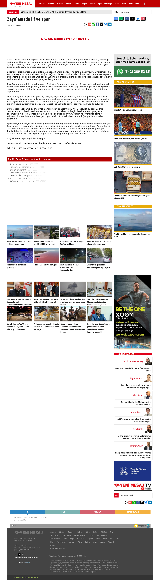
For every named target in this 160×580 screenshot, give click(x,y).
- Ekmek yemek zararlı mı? (20, 166)
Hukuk (83, 539)
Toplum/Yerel (66, 535)
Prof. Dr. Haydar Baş (133, 361)
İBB (111, 539)
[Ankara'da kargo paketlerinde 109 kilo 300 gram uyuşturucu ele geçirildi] (46, 320)
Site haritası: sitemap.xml (57, 548)
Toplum (92, 3)
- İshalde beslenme (17, 169)
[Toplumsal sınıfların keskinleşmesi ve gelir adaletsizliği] (133, 193)
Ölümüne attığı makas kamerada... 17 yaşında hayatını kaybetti (70, 267)
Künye (80, 542)
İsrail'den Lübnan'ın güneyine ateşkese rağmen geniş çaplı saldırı (72, 302)
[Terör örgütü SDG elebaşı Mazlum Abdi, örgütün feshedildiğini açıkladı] (99, 296)
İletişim (87, 542)
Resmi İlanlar (134, 3)
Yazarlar (42, 3)
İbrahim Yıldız (136, 445)
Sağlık (84, 3)
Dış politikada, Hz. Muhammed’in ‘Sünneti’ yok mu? (136, 403)
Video (117, 3)
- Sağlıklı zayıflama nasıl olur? (21, 181)
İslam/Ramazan (102, 535)
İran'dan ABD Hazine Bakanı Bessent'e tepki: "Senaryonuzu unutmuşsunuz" (19, 302)
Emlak (98, 539)
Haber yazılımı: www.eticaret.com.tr (26, 578)
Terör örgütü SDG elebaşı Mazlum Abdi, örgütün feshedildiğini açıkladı (53, 12)
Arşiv (124, 3)
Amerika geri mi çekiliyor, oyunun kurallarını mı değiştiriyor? (136, 386)
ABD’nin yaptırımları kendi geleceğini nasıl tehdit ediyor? (134, 420)
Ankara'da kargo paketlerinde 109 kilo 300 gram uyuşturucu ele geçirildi (46, 326)
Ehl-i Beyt (108, 3)
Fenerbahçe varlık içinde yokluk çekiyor (130, 138)
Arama (102, 542)
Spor (100, 3)
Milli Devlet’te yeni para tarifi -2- (127, 167)
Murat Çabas (137, 412)
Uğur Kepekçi (136, 378)
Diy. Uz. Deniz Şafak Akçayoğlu (65, 38)
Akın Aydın (138, 395)
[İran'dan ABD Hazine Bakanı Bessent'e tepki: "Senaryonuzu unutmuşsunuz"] (19, 296)
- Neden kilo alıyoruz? (18, 178)
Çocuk (91, 535)
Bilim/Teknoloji (55, 539)
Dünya (77, 3)
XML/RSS (52, 545)
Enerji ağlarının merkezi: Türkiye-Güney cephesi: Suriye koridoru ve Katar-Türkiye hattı (133, 455)
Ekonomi (60, 3)
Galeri (65, 539)
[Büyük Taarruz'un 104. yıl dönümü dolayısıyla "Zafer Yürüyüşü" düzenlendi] (19, 320)
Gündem (51, 3)
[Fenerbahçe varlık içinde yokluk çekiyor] (133, 135)
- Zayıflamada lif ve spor (19, 175)
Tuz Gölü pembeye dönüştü (45, 265)
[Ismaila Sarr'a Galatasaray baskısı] (133, 107)
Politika (69, 3)
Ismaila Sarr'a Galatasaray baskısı (128, 110)
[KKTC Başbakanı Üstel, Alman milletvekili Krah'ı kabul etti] (46, 296)
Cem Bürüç (137, 429)
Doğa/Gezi (74, 539)
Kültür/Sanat (54, 535)
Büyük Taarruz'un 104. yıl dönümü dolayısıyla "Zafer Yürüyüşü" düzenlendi (18, 326)
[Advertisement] (59, 201)
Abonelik (111, 542)
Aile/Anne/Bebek (80, 535)
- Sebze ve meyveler (17, 164)
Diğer (105, 539)
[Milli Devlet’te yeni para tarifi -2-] (133, 164)
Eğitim (91, 539)
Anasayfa (53, 532)
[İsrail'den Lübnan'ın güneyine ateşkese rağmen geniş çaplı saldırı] (73, 296)
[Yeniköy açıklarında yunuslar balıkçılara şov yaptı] (133, 231)
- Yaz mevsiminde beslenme (21, 172)
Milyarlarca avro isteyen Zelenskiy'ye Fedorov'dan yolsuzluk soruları (134, 437)
